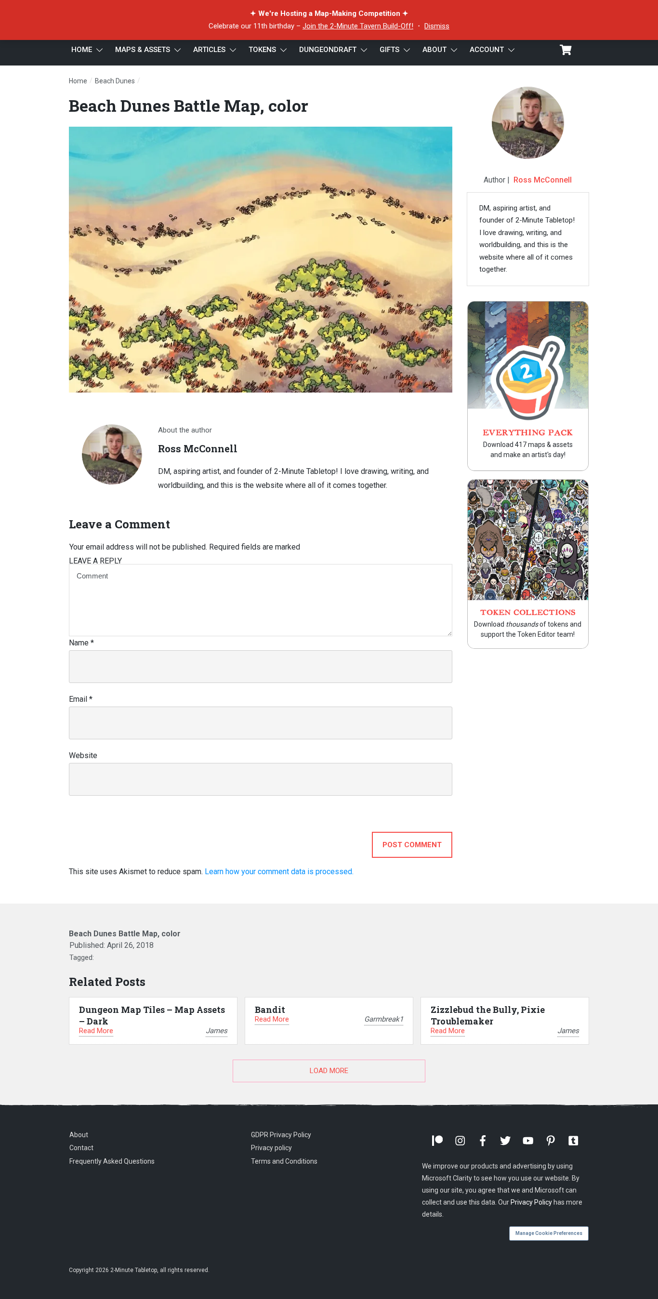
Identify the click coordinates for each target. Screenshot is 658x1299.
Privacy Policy (531, 1202)
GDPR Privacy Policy (281, 1135)
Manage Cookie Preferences (548, 1233)
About (78, 1135)
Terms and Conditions (284, 1161)
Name (81, 642)
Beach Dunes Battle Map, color (188, 105)
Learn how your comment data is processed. (279, 871)
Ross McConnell (542, 179)
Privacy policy (271, 1148)
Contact (81, 1148)
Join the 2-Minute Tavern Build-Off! (358, 26)
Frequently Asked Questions (112, 1161)
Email (80, 699)
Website (83, 755)
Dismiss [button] (436, 26)
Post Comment (412, 844)
